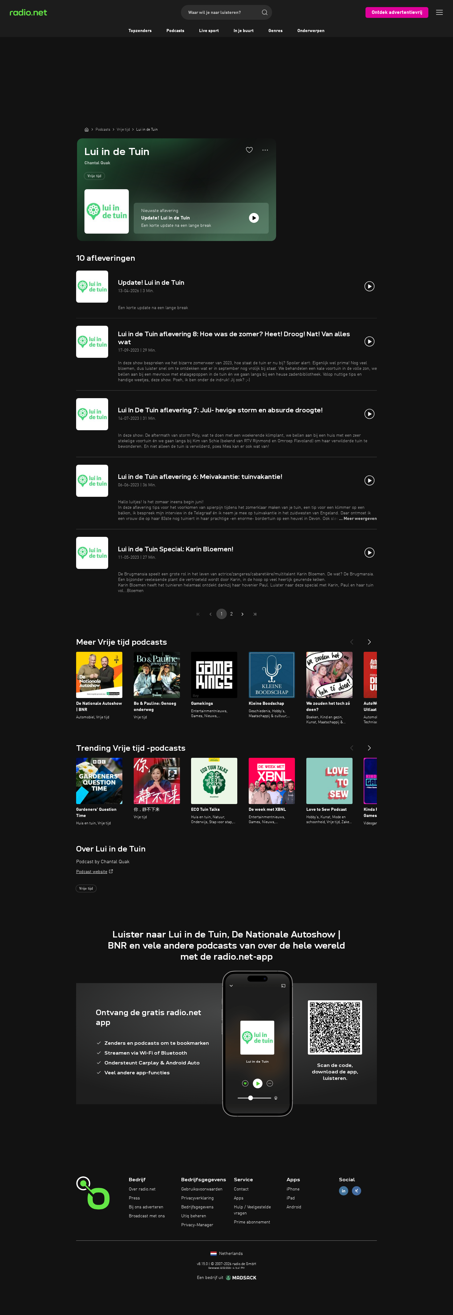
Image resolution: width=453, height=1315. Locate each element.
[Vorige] (351, 639)
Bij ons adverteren (146, 1207)
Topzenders (140, 31)
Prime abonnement (252, 1222)
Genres (275, 31)
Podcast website (91, 872)
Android (294, 1207)
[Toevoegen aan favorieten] (249, 150)
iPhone (293, 1189)
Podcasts (175, 31)
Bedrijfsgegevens (197, 1207)
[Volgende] (369, 639)
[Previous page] (210, 614)
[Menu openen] (439, 12)
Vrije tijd (94, 176)
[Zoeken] (264, 12)
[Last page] (255, 614)
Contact (241, 1189)
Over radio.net (142, 1189)
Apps (238, 1198)
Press (134, 1198)
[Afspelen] (254, 218)
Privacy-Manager (197, 1225)
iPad (291, 1198)
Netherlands (230, 1254)
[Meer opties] (265, 150)
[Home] (86, 129)
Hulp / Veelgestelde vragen (252, 1210)
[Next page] (242, 614)
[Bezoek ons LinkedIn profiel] (343, 1191)
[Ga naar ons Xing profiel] (356, 1191)
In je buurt (244, 31)
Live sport (209, 31)
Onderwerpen (310, 31)
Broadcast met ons (147, 1216)
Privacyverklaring (197, 1198)
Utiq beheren (193, 1216)
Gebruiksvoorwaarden (201, 1189)
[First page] (198, 614)
